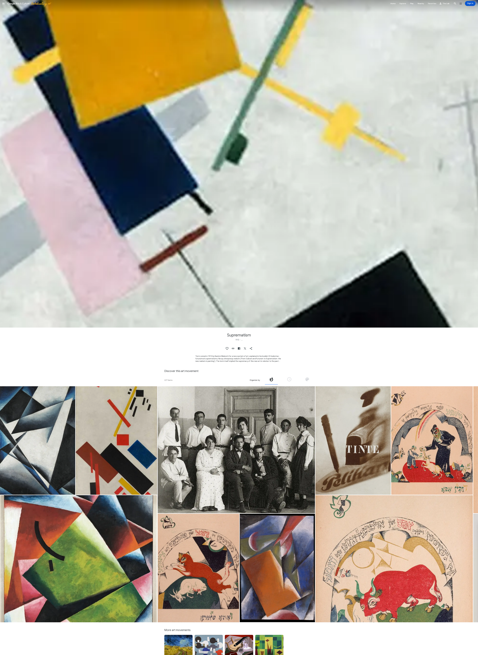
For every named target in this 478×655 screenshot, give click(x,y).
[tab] (271, 380)
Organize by (255, 380)
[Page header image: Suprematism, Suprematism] (239, 164)
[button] (3, 3)
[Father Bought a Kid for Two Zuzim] (432, 440)
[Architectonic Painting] (277, 568)
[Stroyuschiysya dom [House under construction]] (116, 440)
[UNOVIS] (236, 449)
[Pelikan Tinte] (353, 440)
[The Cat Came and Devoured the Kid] (198, 568)
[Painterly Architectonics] (37, 440)
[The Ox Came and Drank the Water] (394, 558)
